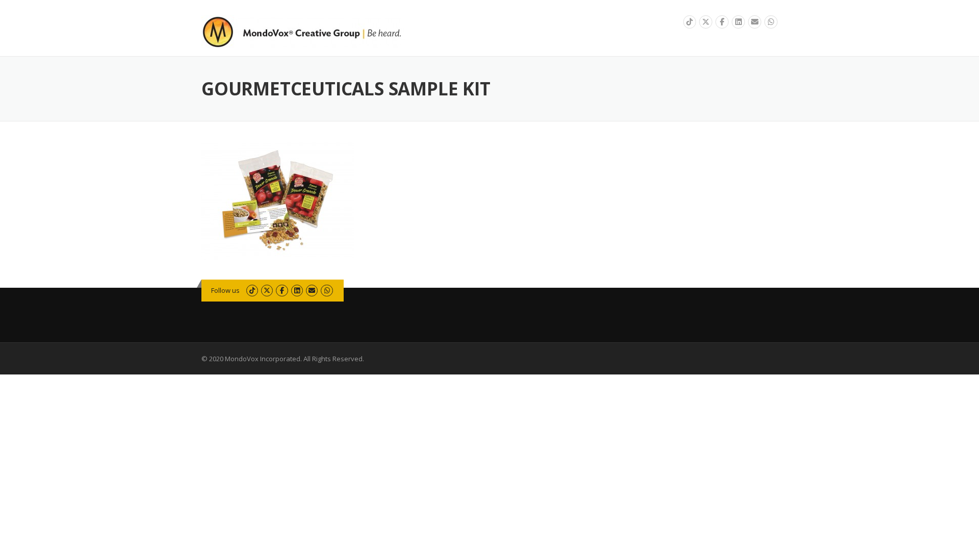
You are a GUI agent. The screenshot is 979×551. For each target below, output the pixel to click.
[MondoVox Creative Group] (303, 31)
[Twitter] (705, 22)
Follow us (225, 290)
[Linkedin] (738, 22)
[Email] (754, 22)
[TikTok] (690, 22)
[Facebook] (722, 22)
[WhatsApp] (771, 22)
